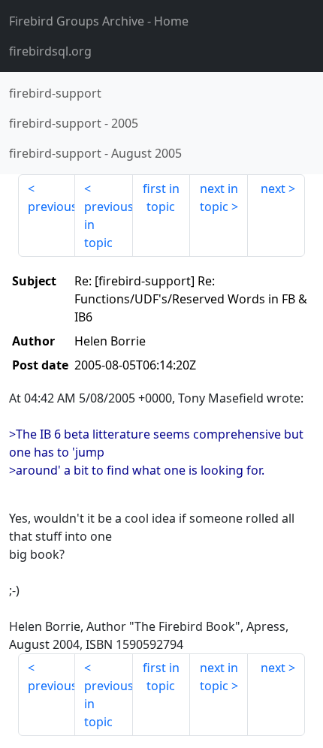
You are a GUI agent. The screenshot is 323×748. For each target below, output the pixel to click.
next (273, 188)
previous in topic (108, 224)
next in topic (219, 197)
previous (51, 206)
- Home (99, 21)
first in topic (161, 197)
